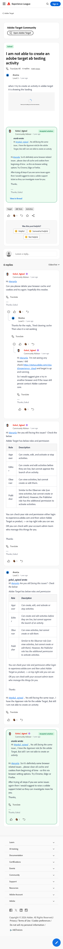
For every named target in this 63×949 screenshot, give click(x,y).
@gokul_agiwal (22, 142)
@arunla (16, 157)
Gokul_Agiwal (21, 131)
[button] (15, 68)
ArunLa (16, 75)
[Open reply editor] (31, 254)
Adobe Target (9, 13)
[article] (31, 293)
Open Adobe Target (22, 32)
